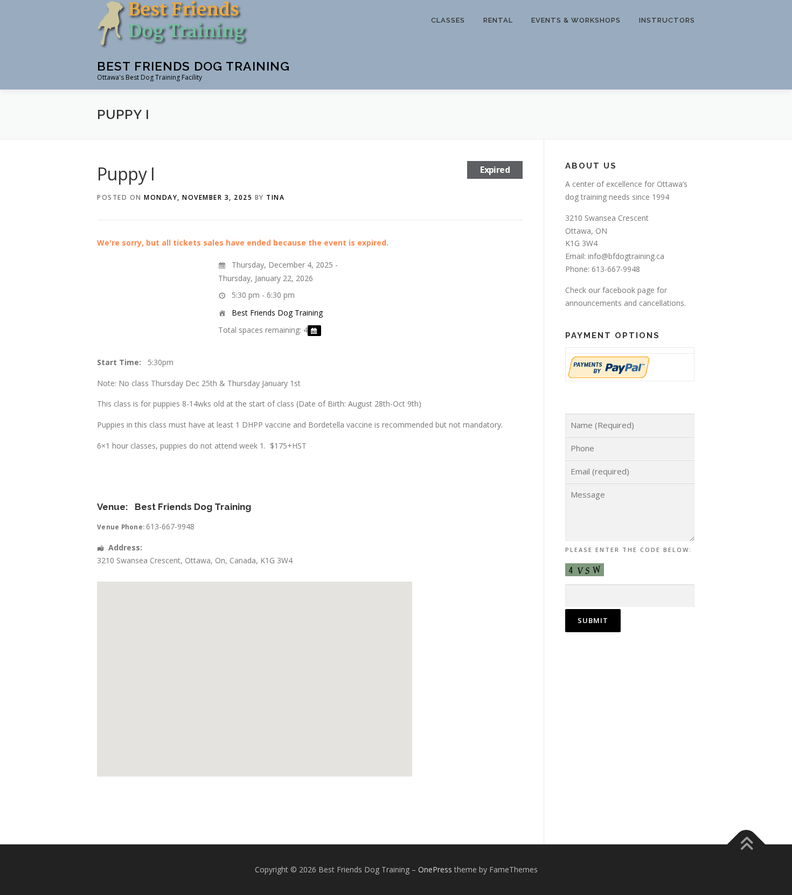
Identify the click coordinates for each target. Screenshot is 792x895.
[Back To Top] (746, 845)
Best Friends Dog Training (193, 66)
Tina (275, 197)
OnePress (435, 869)
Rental (498, 20)
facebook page (628, 290)
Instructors (667, 20)
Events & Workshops (576, 20)
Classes (448, 20)
